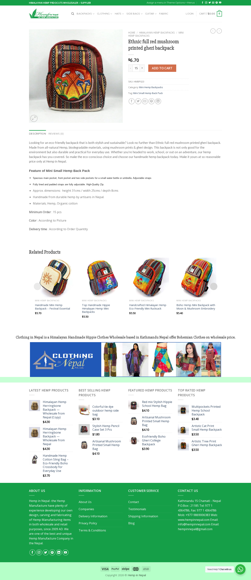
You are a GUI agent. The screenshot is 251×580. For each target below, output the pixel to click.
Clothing (103, 13)
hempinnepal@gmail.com (195, 529)
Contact (133, 502)
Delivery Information (93, 516)
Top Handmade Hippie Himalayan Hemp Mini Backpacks (96, 308)
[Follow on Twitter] (210, 2)
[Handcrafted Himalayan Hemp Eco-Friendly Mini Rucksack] (149, 277)
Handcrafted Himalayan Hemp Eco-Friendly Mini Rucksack (147, 306)
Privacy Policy (88, 523)
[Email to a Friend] (145, 101)
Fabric (163, 13)
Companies (86, 509)
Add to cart (162, 68)
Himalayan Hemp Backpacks (157, 32)
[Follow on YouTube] (220, 2)
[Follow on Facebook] (202, 2)
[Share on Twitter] (138, 101)
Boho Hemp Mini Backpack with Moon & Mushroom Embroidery (195, 306)
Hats (118, 13)
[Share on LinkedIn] (158, 101)
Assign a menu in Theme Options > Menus (171, 2)
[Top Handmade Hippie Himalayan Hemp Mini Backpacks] (102, 277)
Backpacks (84, 13)
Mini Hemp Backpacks (151, 87)
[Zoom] (33, 118)
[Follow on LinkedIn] (59, 552)
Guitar (149, 13)
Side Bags (133, 13)
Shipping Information (143, 516)
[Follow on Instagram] (206, 2)
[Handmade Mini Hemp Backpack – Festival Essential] (55, 277)
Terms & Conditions (92, 530)
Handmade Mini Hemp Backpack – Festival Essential (52, 306)
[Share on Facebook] (132, 101)
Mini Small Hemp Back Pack (148, 93)
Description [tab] (37, 133)
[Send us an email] (213, 2)
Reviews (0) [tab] (56, 133)
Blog (131, 523)
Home (131, 32)
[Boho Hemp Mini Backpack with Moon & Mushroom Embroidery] (196, 277)
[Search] (72, 13)
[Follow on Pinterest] (217, 2)
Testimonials (137, 509)
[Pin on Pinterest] (151, 101)
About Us (85, 502)
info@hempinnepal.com (194, 524)
